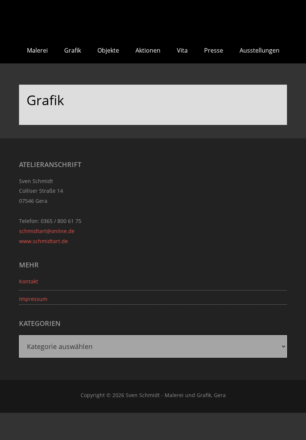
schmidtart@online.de (47, 231)
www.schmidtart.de (43, 241)
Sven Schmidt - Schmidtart (153, 19)
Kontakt (28, 281)
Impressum (33, 298)
